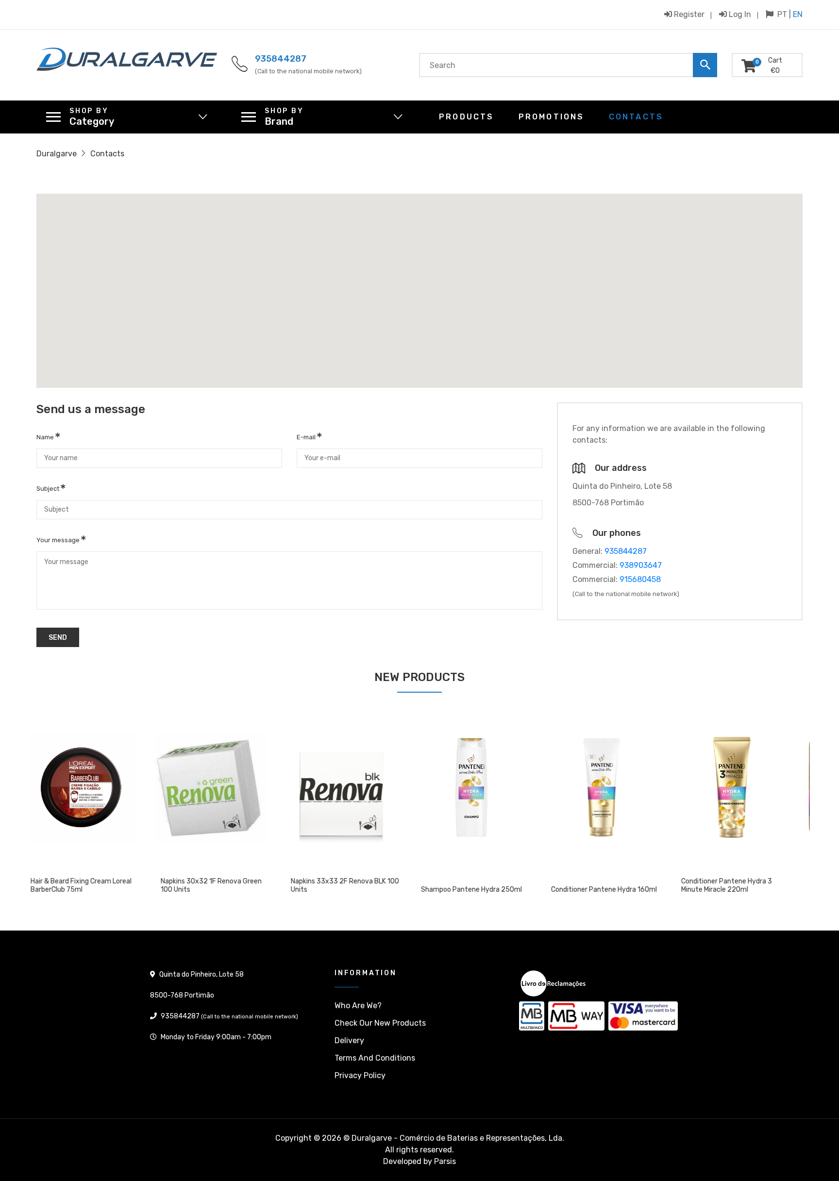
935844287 (280, 58)
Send (58, 637)
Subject (48, 488)
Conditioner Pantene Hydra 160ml (487, 890)
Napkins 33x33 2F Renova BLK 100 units (228, 886)
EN (798, 14)
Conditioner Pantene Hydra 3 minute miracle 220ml (609, 886)
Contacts (636, 116)
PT (782, 14)
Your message (58, 540)
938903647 (641, 565)
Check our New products (380, 1023)
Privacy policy (360, 1075)
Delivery (349, 1040)
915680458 (640, 579)
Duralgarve (56, 153)
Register (688, 14)
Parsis (445, 1161)
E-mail (307, 437)
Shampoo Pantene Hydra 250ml (354, 890)
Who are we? (358, 1005)
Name (45, 437)
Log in (739, 14)
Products (466, 116)
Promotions (552, 116)
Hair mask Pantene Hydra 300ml (744, 890)
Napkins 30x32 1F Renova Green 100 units (94, 886)
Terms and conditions (375, 1058)
